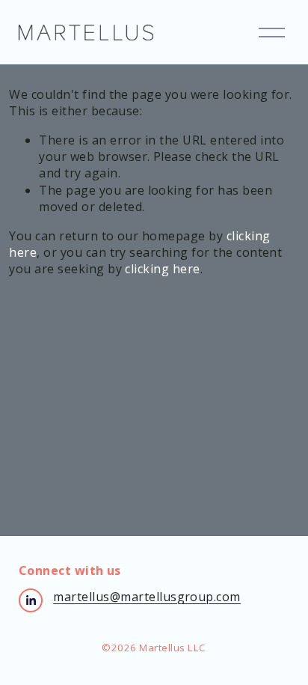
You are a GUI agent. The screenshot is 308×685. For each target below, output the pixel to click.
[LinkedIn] (31, 600)
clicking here (162, 269)
